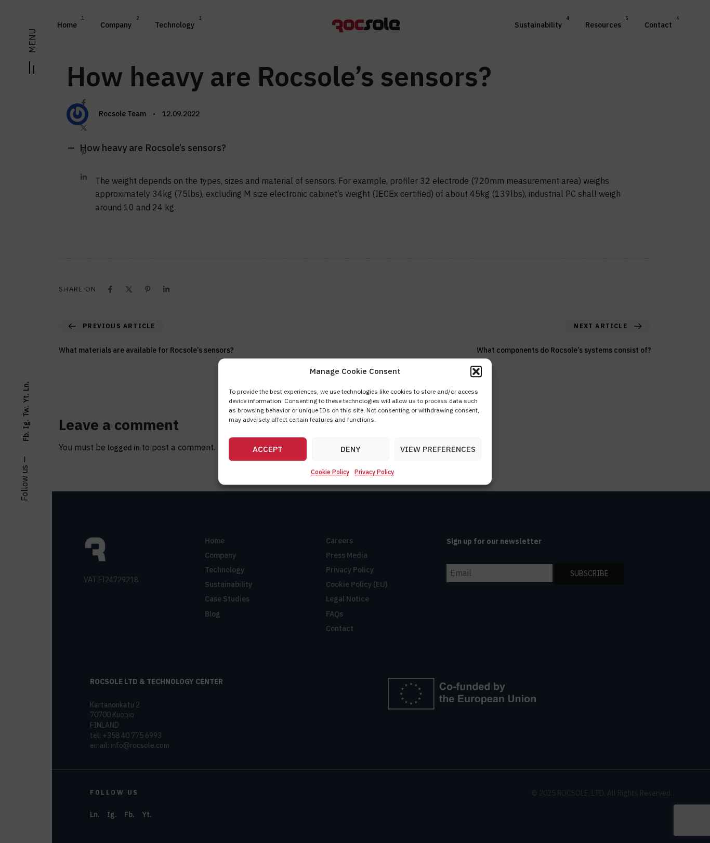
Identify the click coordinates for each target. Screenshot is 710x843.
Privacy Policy (374, 472)
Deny (350, 449)
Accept (268, 449)
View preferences (438, 449)
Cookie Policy (330, 472)
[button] (476, 371)
